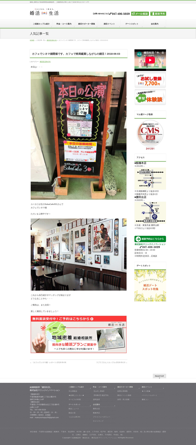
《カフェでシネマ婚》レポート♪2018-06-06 (48, 362)
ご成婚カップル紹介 (76, 387)
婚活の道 (72, 413)
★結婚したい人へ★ (76, 395)
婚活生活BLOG (45, 61)
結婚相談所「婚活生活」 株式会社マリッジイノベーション (94, 438)
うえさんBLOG (74, 417)
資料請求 (96, 399)
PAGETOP (159, 376)
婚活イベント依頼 (124, 395)
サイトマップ (98, 421)
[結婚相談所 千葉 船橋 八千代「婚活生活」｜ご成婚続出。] (44, 12)
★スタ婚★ (146, 391)
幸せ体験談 (73, 391)
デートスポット (75, 404)
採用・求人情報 (123, 399)
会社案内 (96, 404)
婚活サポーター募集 (125, 387)
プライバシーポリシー (101, 417)
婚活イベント (147, 387)
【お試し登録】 (99, 391)
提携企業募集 (122, 391)
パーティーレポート (149, 395)
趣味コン (145, 399)
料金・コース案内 (100, 387)
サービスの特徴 (75, 399)
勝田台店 (96, 409)
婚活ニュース (74, 409)
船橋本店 (96, 413)
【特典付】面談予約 (100, 395)
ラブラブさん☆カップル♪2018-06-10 (111, 362)
